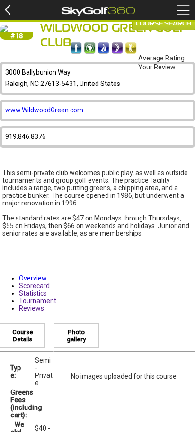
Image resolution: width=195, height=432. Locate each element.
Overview (33, 278)
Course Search (163, 23)
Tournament (37, 301)
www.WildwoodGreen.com (44, 110)
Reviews (31, 308)
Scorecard (34, 285)
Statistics (33, 293)
